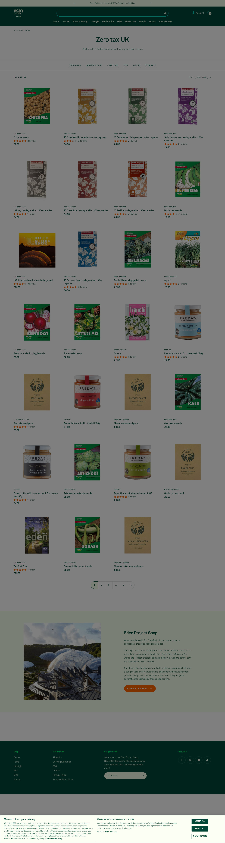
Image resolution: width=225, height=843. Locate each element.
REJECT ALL (200, 829)
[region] (112, 829)
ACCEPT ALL (200, 821)
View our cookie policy (53, 839)
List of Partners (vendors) (107, 831)
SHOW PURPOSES (200, 836)
